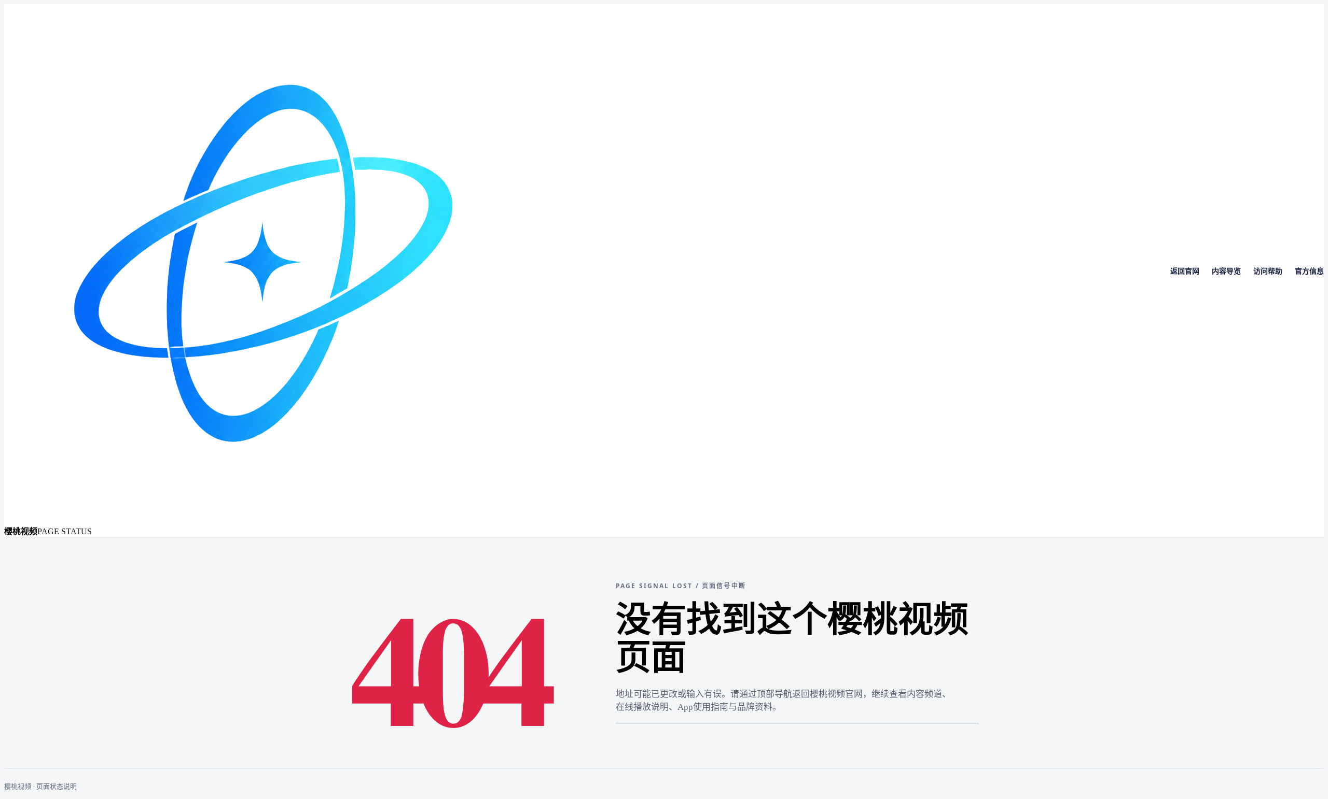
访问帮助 (1267, 271)
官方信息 (1309, 271)
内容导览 (1226, 271)
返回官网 (1184, 271)
